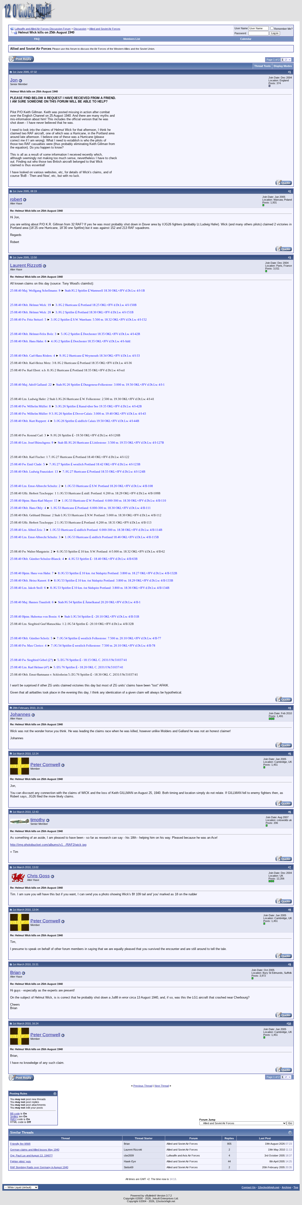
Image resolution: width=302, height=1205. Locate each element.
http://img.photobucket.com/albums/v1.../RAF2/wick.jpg (48, 844)
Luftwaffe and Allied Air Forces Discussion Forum (43, 28)
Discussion (80, 28)
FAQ (37, 38)
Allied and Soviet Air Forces (104, 28)
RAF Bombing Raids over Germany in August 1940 (39, 1167)
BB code (15, 1113)
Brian (15, 972)
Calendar (245, 38)
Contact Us (249, 1187)
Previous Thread (142, 1085)
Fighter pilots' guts (20, 1161)
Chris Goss (38, 875)
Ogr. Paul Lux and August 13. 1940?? (31, 1155)
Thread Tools (262, 66)
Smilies (14, 1116)
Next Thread (162, 1085)
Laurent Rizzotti (26, 265)
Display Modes (283, 66)
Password (240, 33)
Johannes (20, 714)
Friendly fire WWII (20, 1143)
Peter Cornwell (45, 764)
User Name (241, 28)
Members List (131, 38)
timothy (37, 819)
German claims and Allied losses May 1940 (34, 1149)
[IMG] (13, 1119)
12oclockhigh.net (268, 1187)
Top (296, 1187)
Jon (14, 80)
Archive (286, 1187)
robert (16, 199)
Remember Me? (283, 28)
